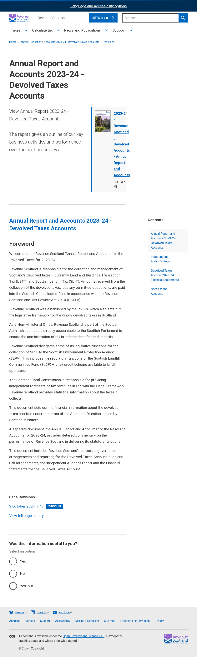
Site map (109, 620)
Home (13, 41)
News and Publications (82, 30)
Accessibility (62, 620)
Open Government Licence (83, 636)
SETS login (100, 18)
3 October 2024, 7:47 (26, 506)
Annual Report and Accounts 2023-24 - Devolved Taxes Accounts (59, 41)
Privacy (159, 620)
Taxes (15, 30)
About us (14, 620)
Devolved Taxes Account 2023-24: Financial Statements (165, 275)
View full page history (26, 515)
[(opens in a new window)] (12, 636)
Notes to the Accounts (159, 291)
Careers (30, 620)
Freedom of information (135, 620)
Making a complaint (87, 620)
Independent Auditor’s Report (161, 259)
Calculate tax (42, 30)
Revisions (108, 41)
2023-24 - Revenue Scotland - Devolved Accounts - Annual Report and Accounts (122, 144)
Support (119, 30)
